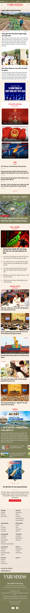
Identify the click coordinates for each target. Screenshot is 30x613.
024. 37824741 (9, 568)
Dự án (17, 527)
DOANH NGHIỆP (4, 534)
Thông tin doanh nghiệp (7, 543)
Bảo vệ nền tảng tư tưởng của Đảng (12, 123)
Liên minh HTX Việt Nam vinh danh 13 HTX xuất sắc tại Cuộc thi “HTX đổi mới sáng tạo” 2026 (15, 257)
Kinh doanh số (19, 520)
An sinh (3, 554)
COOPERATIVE (4, 547)
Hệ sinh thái (19, 552)
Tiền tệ (17, 514)
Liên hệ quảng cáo (6, 570)
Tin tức (17, 525)
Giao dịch (3, 529)
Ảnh (4, 197)
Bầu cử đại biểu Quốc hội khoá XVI (12, 140)
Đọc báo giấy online (15, 500)
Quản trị (3, 542)
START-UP (18, 547)
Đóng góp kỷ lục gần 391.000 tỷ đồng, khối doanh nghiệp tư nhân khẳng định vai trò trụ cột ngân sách (15, 172)
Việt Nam (3, 512)
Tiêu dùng (3, 538)
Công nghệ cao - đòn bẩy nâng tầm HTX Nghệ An (16, 446)
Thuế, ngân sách (20, 518)
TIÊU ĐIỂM (3, 510)
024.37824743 (16, 603)
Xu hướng (18, 536)
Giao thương (4, 540)
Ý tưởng (18, 550)
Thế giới (3, 514)
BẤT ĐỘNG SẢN (19, 523)
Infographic (16, 197)
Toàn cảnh (18, 529)
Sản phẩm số (19, 538)
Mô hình (3, 66)
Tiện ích (18, 531)
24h (2, 525)
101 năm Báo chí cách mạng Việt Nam (15, 487)
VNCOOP (18, 557)
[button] (25, 483)
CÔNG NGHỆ (18, 534)
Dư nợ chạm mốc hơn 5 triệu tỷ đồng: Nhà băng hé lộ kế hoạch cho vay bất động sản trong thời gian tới (15, 263)
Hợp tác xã (3, 548)
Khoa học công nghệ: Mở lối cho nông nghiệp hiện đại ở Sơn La (17, 454)
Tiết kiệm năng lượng (9, 157)
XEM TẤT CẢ (15, 191)
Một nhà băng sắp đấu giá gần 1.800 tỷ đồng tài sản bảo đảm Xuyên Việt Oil (15, 178)
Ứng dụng (18, 540)
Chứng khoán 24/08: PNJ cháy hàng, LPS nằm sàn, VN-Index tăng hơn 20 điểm (15, 251)
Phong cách (4, 563)
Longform (24, 197)
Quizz (15, 199)
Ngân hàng (18, 512)
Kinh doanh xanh (5, 31)
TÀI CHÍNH (18, 510)
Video (9, 197)
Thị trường (4, 536)
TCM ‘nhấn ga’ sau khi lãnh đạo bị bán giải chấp (13, 166)
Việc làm (3, 561)
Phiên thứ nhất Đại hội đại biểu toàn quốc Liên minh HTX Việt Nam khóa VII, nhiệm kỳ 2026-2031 (15, 270)
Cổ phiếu (3, 527)
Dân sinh (3, 559)
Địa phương (4, 516)
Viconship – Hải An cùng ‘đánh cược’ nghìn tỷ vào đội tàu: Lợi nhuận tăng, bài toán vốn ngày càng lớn (15, 185)
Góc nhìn (3, 531)
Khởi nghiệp (19, 548)
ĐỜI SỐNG (3, 557)
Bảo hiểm (18, 516)
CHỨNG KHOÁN (4, 523)
